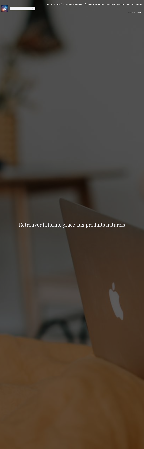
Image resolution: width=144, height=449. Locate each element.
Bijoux (69, 4)
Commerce (77, 4)
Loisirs (139, 4)
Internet (131, 4)
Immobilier (121, 4)
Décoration (89, 4)
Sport (139, 13)
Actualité (51, 4)
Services (131, 13)
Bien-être (61, 4)
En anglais (99, 4)
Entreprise (110, 4)
